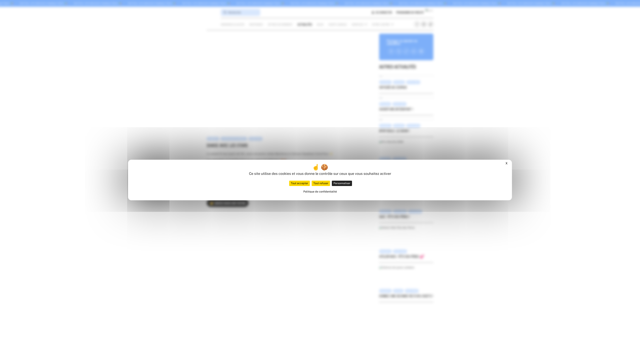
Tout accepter (299, 183)
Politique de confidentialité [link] (320, 191)
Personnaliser (342, 183)
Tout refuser (320, 183)
